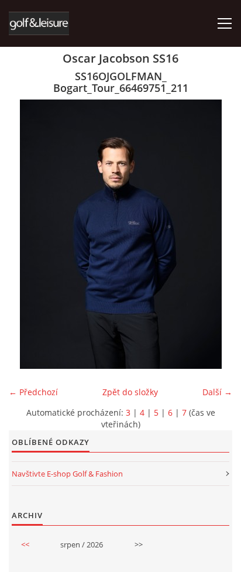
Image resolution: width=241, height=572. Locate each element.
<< (25, 544)
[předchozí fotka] (28, 234)
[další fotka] (213, 234)
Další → (217, 392)
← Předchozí (33, 392)
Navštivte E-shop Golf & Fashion (67, 473)
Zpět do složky (130, 392)
